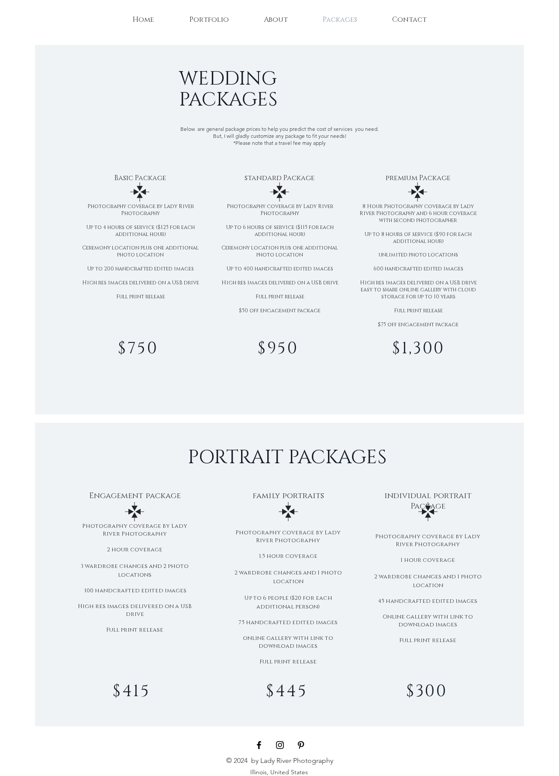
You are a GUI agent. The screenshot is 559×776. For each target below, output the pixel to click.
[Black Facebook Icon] (259, 745)
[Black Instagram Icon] (280, 745)
